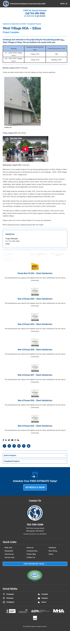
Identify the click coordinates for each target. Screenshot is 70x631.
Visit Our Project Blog (34, 564)
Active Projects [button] (10, 455)
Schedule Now (32, 551)
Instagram (10, 602)
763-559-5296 (35, 524)
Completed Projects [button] (12, 461)
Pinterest (9, 598)
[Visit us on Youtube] (39, 598)
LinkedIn (44, 594)
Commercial (9, 554)
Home (51, 554)
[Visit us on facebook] (4, 594)
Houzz (43, 602)
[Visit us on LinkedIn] (39, 594)
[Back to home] (6, 3)
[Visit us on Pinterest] (4, 598)
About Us (30, 548)
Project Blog (31, 554)
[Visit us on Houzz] (39, 602)
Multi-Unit (8, 548)
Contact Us (31, 557)
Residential (9, 551)
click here (30, 16)
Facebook (10, 594)
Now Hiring (53, 551)
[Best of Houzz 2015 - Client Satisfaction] (35, 238)
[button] (63, 3)
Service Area (9, 557)
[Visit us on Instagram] (4, 602)
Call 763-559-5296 (35, 13)
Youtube (44, 598)
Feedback (52, 548)
